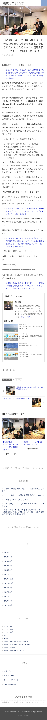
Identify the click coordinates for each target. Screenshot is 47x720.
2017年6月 (8, 601)
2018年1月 (8, 570)
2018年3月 (8, 561)
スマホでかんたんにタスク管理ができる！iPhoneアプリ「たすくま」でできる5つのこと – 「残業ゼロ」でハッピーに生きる (25, 211)
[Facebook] (3, 370)
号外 (16, 331)
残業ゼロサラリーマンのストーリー (17, 644)
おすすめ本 (8, 626)
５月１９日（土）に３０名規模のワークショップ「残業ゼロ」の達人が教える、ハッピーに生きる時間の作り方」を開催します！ (23, 512)
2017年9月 (8, 588)
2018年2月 (8, 566)
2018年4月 (8, 557)
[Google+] (10, 370)
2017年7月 (8, 597)
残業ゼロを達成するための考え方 (10, 340)
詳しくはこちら (27, 317)
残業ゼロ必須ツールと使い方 (14, 650)
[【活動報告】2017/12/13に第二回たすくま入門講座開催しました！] (12, 428)
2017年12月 (8, 575)
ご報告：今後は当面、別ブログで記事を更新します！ (30, 328)
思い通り (18, 380)
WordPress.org (10, 684)
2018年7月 (8, 553)
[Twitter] (7, 370)
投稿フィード (9, 676)
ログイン (7, 671)
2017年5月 (8, 605)
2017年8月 (8, 592)
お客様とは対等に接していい (28, 345)
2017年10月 (8, 583)
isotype (27, 715)
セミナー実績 (7, 380)
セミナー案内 (8, 632)
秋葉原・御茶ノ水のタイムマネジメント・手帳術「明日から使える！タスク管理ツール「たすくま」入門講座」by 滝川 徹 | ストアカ (25, 285)
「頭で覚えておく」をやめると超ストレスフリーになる (30, 356)
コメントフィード (11, 680)
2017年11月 (8, 579)
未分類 (6, 638)
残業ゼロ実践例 (9, 647)
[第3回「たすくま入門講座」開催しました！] (34, 428)
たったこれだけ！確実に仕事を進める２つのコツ (30, 337)
